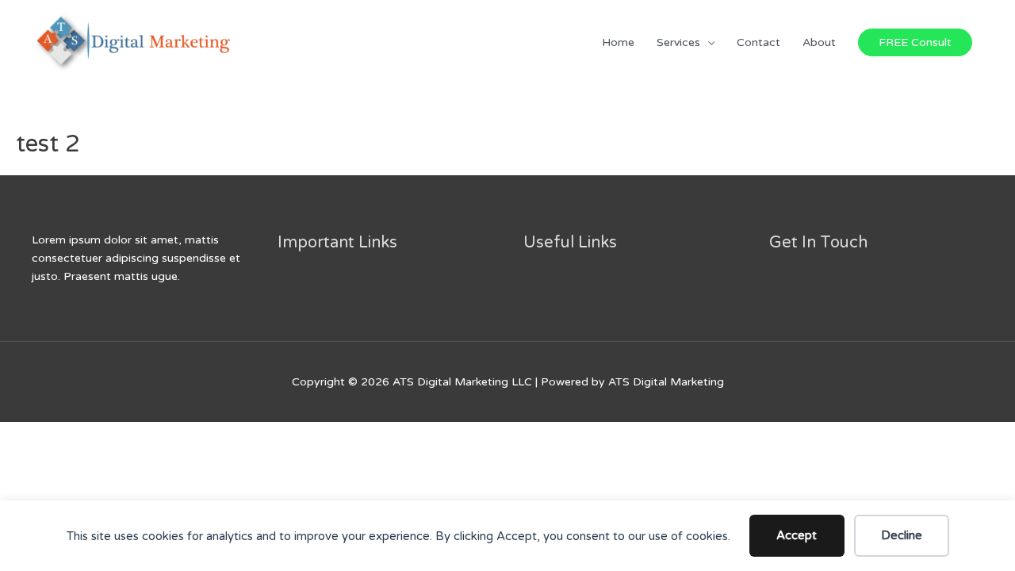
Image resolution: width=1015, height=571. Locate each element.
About (819, 42)
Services (678, 42)
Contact (758, 42)
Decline (901, 535)
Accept (796, 535)
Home (618, 42)
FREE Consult (915, 42)
